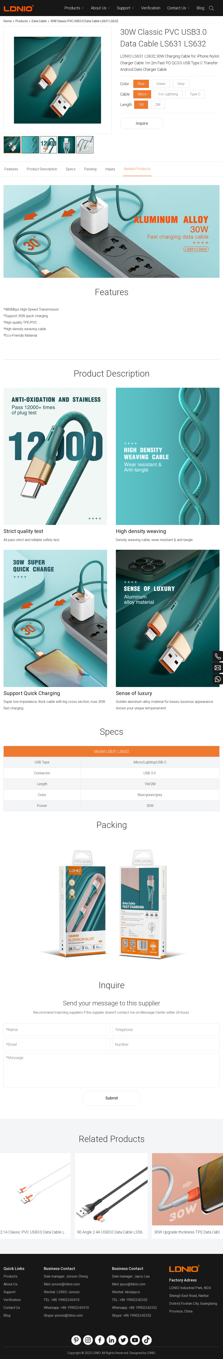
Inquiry (110, 169)
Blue (141, 84)
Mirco (142, 94)
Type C (195, 94)
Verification (12, 1300)
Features (11, 169)
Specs (71, 169)
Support (9, 1292)
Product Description (42, 169)
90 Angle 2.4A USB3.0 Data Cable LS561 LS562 (112, 1232)
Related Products (137, 169)
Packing (90, 169)
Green (161, 84)
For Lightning (168, 94)
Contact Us (11, 1308)
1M (141, 105)
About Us (10, 1284)
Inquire (142, 123)
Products (10, 1276)
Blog (6, 1315)
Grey (181, 84)
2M (157, 105)
